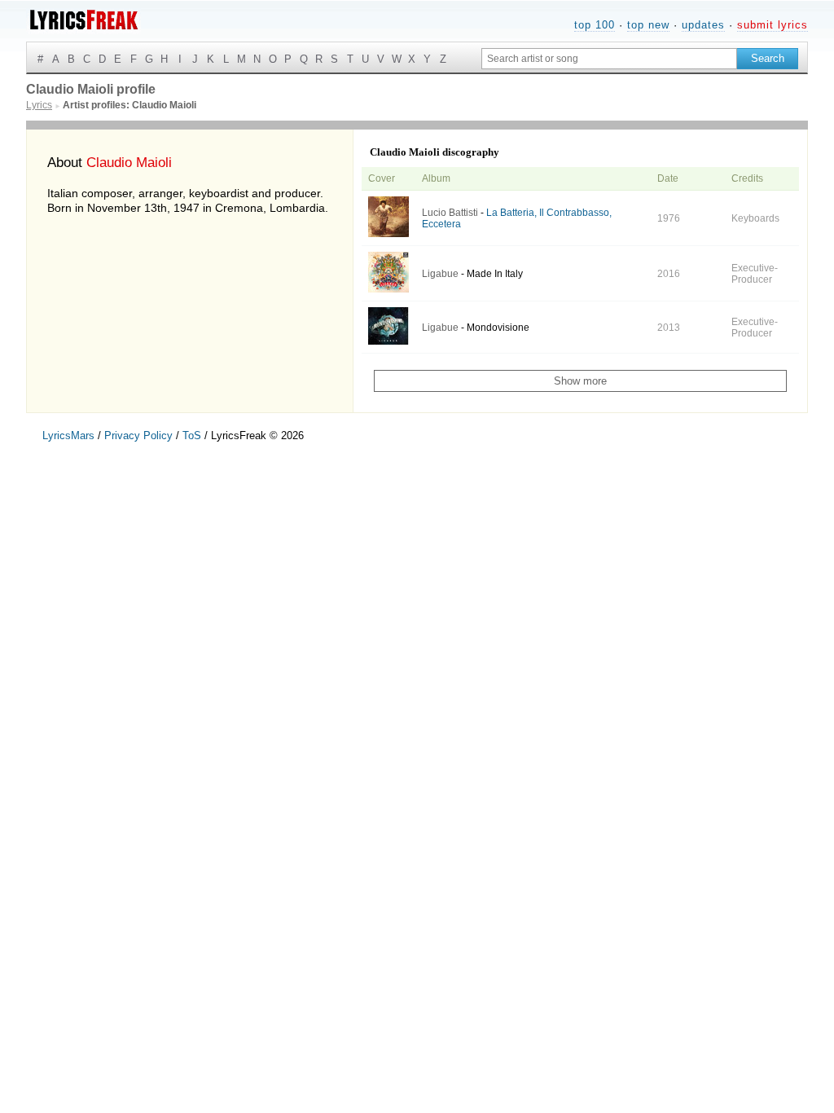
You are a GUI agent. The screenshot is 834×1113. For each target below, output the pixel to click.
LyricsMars (68, 435)
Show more (580, 381)
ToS (191, 435)
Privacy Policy (138, 435)
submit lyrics (772, 25)
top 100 (594, 25)
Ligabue (440, 273)
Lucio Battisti (450, 212)
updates (703, 25)
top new (648, 25)
